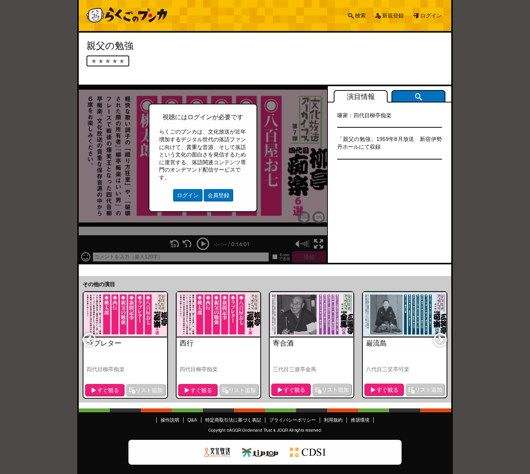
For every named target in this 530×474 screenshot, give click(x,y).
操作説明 (170, 420)
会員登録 (218, 195)
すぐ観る (108, 390)
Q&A (192, 420)
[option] (125, 345)
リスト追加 (149, 390)
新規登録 (393, 15)
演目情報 (361, 97)
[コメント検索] (418, 96)
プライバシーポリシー (292, 420)
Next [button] (440, 339)
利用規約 (333, 420)
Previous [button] (89, 339)
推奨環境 (360, 420)
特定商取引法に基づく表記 (233, 420)
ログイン (431, 15)
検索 (360, 15)
